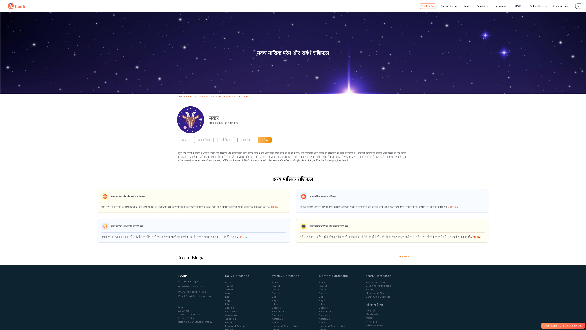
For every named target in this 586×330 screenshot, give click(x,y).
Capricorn (231, 315)
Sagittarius (231, 311)
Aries (228, 282)
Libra (228, 304)
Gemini (229, 289)
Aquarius (230, 318)
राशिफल (518, 6)
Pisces (228, 322)
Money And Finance (377, 293)
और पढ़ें (274, 206)
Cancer (229, 293)
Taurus (229, 285)
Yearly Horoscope (376, 282)
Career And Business (378, 296)
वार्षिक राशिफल (372, 310)
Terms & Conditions (189, 314)
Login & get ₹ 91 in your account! (563, 325)
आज (184, 139)
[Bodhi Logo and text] (210, 6)
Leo (227, 296)
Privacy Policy (186, 318)
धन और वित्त (371, 321)
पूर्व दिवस (225, 139)
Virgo (228, 300)
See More (404, 256)
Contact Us (482, 6)
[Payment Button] (578, 6)
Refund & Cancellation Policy (195, 321)
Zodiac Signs (537, 6)
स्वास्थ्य (369, 318)
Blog (466, 6)
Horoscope (500, 6)
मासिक (265, 139)
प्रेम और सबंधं (372, 314)
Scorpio (229, 307)
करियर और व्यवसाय (374, 325)
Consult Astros (449, 6)
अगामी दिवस (204, 139)
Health (370, 289)
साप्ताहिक (245, 139)
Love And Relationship (238, 326)
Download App (428, 6)
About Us (183, 310)
